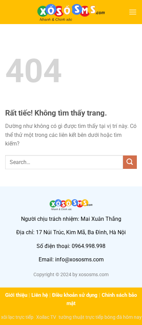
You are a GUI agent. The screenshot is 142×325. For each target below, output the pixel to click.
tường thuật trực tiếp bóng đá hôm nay (100, 317)
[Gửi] (130, 162)
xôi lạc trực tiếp (17, 317)
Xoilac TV (46, 317)
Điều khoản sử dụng (75, 295)
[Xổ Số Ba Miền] (71, 12)
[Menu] (133, 11)
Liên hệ (39, 295)
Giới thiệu (16, 295)
